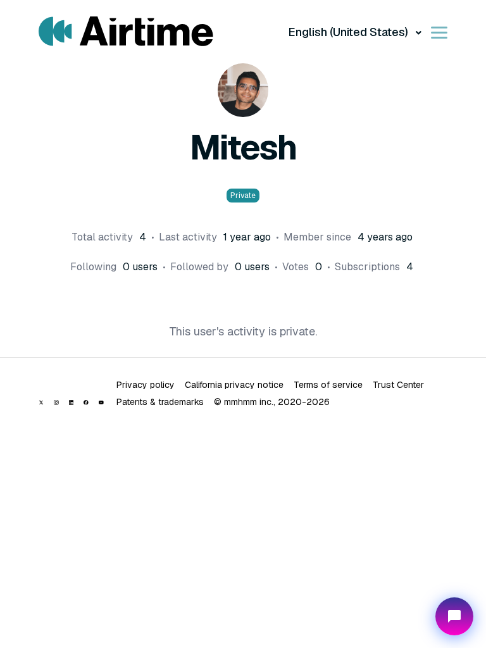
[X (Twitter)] (41, 402)
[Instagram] (56, 402)
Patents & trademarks (160, 402)
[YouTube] (101, 402)
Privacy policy (145, 384)
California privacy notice (234, 384)
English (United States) (349, 32)
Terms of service (328, 384)
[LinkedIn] (71, 402)
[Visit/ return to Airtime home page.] (126, 31)
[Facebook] (86, 402)
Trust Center (398, 384)
